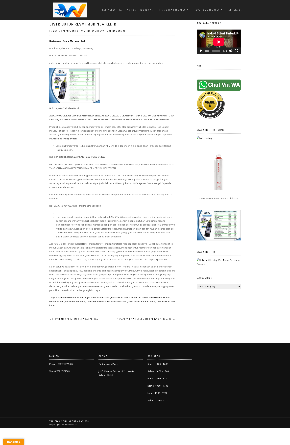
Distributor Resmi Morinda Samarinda (73, 319)
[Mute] (231, 51)
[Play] (201, 51)
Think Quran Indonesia (173, 10)
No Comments (95, 31)
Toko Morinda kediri (117, 301)
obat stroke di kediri (75, 301)
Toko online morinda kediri (141, 301)
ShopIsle (53, 425)
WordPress (72, 425)
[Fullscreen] (236, 51)
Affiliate (235, 10)
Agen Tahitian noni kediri (97, 297)
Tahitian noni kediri (96, 301)
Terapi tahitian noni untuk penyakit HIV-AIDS (146, 319)
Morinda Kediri (116, 31)
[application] (219, 42)
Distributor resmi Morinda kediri (154, 297)
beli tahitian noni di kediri (124, 297)
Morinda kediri (56, 301)
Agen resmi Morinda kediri (70, 297)
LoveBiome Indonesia (209, 10)
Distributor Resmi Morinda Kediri (83, 24)
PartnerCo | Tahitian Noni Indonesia (127, 10)
